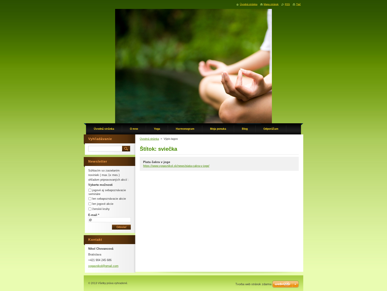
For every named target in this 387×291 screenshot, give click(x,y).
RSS (287, 4)
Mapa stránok (271, 4)
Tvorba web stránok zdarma (253, 284)
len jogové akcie (102, 203)
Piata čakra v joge (156, 162)
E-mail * (93, 215)
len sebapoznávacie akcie (109, 198)
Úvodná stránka (149, 139)
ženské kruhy (101, 209)
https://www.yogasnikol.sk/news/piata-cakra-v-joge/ (176, 165)
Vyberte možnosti (100, 184)
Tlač (298, 4)
